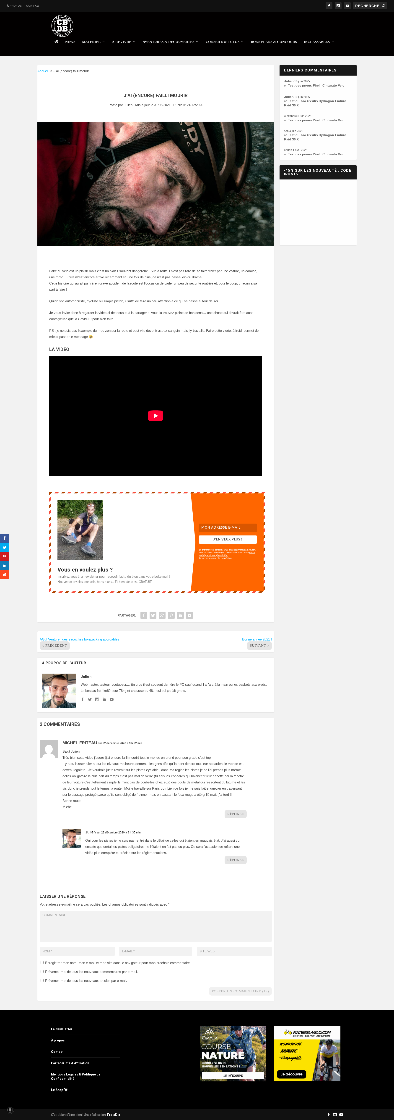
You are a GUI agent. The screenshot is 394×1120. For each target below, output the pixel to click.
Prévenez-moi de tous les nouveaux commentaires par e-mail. (91, 972)
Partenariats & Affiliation (70, 1063)
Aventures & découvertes (168, 42)
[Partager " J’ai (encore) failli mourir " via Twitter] (153, 615)
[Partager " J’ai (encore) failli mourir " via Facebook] (143, 615)
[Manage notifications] (10, 1110)
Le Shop (57, 1090)
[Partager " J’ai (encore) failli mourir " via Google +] (162, 615)
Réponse (235, 814)
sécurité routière (201, 283)
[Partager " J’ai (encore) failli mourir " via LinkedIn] (180, 615)
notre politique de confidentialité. (227, 554)
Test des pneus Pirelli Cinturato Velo (316, 85)
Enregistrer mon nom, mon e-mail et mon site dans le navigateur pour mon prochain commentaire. (118, 963)
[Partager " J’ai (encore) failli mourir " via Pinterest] (171, 615)
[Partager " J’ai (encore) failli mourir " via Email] (189, 615)
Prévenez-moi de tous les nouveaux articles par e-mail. (86, 981)
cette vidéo (223, 330)
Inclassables (317, 42)
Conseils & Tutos (222, 42)
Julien (128, 105)
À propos (14, 6)
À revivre (121, 42)
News (70, 42)
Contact (33, 6)
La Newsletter (61, 1029)
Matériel (91, 42)
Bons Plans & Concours (274, 42)
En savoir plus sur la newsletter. (215, 557)
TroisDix (113, 1115)
